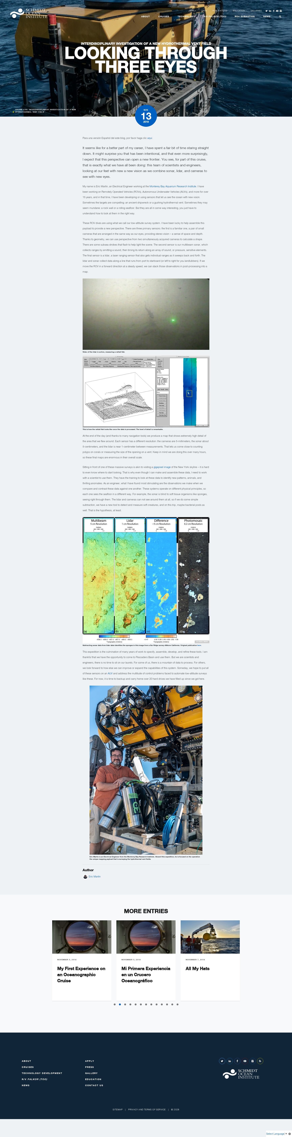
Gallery (91, 1073)
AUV (110, 673)
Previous (44, 963)
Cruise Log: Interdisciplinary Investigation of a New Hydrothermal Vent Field (45, 110)
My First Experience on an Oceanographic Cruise (81, 974)
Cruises (163, 16)
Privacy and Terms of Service (147, 1109)
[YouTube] (245, 1061)
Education (239, 10)
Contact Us (94, 1085)
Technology (186, 16)
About (145, 16)
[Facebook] (237, 1061)
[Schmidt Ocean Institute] (28, 13)
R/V (214, 16)
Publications (220, 10)
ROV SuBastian (245, 16)
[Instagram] (252, 1061)
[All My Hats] (210, 937)
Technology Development (42, 1073)
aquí (149, 137)
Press (89, 1067)
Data (204, 10)
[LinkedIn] (230, 1061)
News (266, 16)
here (199, 645)
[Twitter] (222, 1061)
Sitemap (118, 1109)
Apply (192, 10)
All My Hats (198, 968)
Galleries (256, 10)
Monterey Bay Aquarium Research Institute (173, 186)
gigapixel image (162, 466)
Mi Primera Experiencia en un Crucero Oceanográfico (145, 974)
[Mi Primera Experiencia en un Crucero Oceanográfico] (146, 937)
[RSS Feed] (260, 1061)
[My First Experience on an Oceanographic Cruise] (81, 937)
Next (247, 963)
